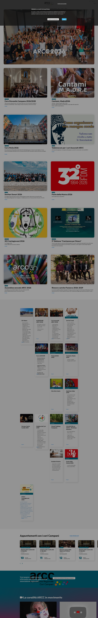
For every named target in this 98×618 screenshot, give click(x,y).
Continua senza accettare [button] (62, 3)
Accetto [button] (64, 19)
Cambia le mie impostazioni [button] (53, 19)
